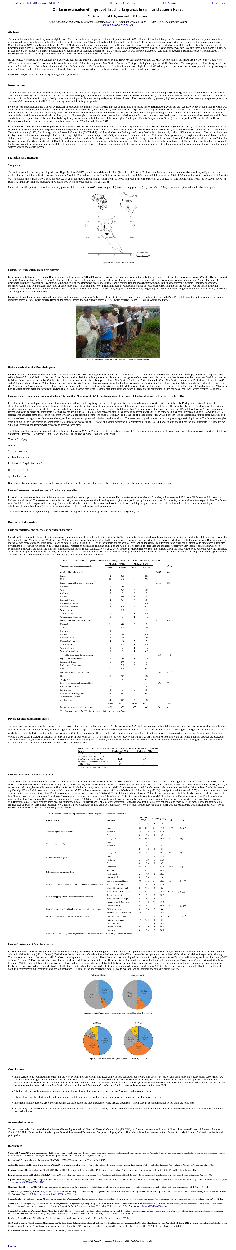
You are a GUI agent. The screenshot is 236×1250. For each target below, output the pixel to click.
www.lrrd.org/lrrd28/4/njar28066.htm (151, 1206)
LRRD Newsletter (169, 3)
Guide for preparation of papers (121, 3)
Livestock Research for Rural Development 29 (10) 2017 (34, 3)
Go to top (12, 1246)
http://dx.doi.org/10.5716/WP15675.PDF (26, 1182)
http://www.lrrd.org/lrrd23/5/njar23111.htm (57, 1194)
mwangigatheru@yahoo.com (118, 24)
